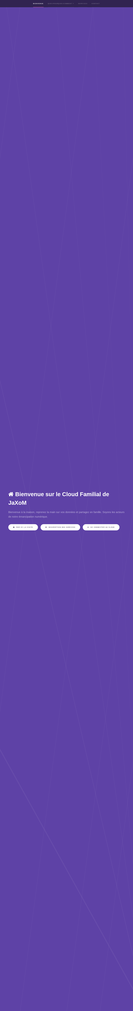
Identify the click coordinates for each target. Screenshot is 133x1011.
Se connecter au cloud (102, 527)
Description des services (61, 527)
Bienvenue (38, 3)
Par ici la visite (24, 527)
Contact (96, 3)
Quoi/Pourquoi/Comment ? (61, 3)
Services (82, 3)
